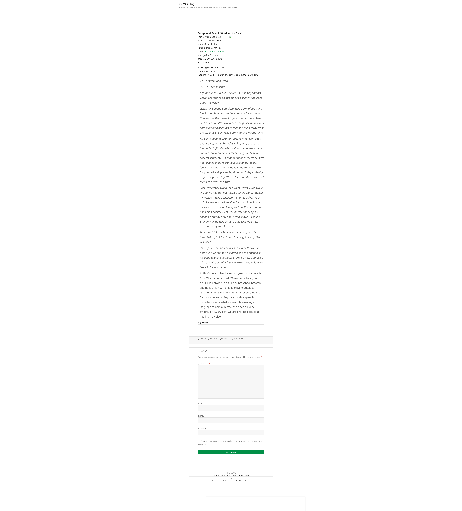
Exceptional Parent (215, 51)
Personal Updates (225, 338)
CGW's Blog (186, 4)
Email (202, 416)
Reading (241, 338)
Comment (204, 363)
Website (202, 428)
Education (236, 338)
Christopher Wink (213, 338)
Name (201, 403)
